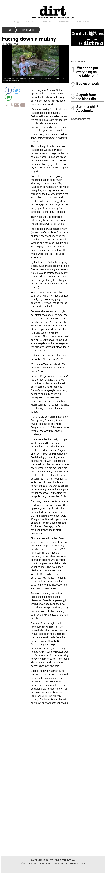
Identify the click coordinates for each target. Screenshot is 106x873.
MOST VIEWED (78, 61)
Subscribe (64, 21)
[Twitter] (16, 90)
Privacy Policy (59, 863)
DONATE (97, 3)
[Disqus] (35, 743)
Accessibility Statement (76, 863)
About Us (29, 21)
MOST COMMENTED (80, 119)
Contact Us (83, 21)
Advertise (46, 21)
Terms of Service (45, 863)
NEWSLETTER (81, 3)
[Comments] (8, 97)
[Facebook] (8, 90)
